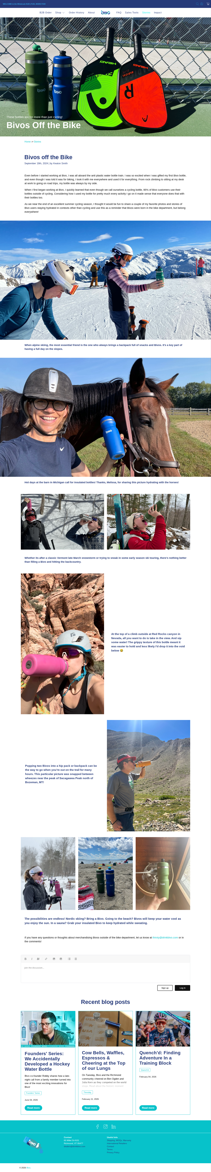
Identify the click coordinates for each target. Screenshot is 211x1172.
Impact (158, 12)
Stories (146, 12)
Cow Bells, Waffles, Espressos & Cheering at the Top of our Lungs (103, 1060)
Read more (33, 1108)
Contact (110, 1146)
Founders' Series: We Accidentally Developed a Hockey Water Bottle (47, 1061)
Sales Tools (132, 12)
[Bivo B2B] (105, 12)
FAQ (118, 12)
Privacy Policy (113, 1152)
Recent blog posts (105, 1002)
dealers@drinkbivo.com (74, 1146)
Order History (76, 12)
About (91, 12)
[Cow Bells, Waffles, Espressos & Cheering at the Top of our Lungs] (105, 1029)
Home (28, 141)
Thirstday (87, 1092)
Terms (110, 1149)
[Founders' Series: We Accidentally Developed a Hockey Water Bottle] (48, 1029)
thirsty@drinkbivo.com (165, 937)
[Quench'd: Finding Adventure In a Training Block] (163, 1029)
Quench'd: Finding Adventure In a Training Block (160, 1058)
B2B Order (46, 12)
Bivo (28, 1168)
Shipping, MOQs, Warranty (119, 1140)
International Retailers (117, 1143)
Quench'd (145, 1070)
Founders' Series (33, 1093)
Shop (58, 12)
